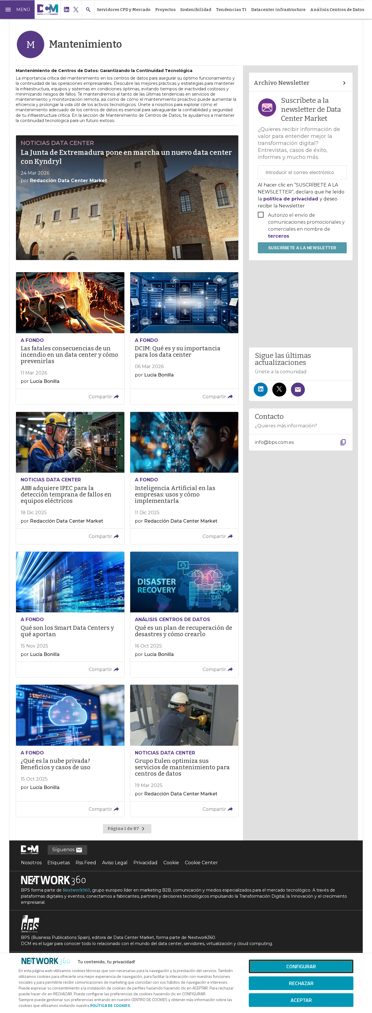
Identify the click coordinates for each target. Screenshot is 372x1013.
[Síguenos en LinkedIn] (261, 390)
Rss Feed (86, 862)
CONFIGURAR (301, 966)
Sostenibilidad (195, 9)
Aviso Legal (115, 862)
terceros (278, 236)
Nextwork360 (76, 890)
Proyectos (165, 9)
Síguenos (64, 849)
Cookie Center (201, 862)
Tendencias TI (231, 9)
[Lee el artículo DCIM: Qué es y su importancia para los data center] (184, 338)
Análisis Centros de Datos (337, 9)
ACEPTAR (301, 1000)
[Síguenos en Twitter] (279, 390)
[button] (17, 9)
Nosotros (31, 862)
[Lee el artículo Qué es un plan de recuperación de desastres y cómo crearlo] (184, 614)
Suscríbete (302, 247)
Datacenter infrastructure (278, 9)
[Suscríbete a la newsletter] (298, 390)
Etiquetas (58, 862)
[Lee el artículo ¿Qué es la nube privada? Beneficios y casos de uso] (70, 751)
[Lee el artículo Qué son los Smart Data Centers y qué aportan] (70, 614)
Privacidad (145, 862)
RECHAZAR (301, 983)
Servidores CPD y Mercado (124, 9)
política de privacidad (291, 199)
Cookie (171, 862)
